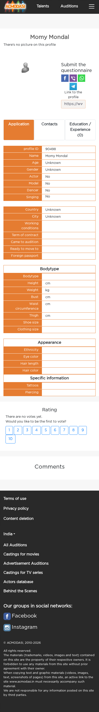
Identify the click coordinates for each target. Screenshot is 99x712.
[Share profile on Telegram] (73, 86)
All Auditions (15, 545)
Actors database (18, 582)
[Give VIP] (25, 67)
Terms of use (14, 498)
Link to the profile (73, 95)
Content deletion (18, 518)
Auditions (69, 6)
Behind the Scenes (20, 591)
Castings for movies (21, 554)
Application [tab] (18, 124)
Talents (43, 6)
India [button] (7, 534)
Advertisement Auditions (26, 563)
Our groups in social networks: (37, 606)
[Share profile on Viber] (73, 78)
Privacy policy (16, 508)
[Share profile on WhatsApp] (81, 78)
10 (10, 439)
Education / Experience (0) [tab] (80, 130)
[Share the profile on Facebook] (65, 78)
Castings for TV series (23, 573)
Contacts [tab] (49, 124)
